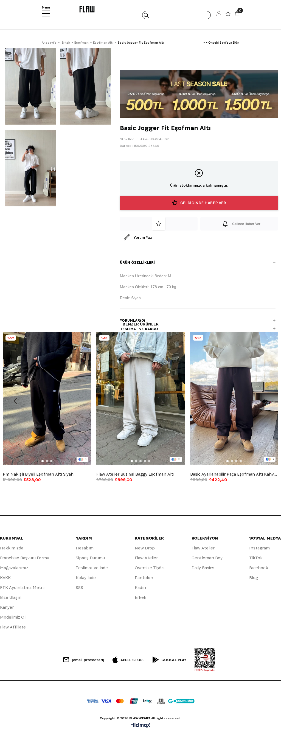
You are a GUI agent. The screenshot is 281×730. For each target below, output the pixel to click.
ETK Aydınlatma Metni (22, 587)
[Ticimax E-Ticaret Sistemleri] (140, 726)
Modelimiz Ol (13, 617)
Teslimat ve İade (92, 568)
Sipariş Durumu (90, 558)
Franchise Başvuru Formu (24, 558)
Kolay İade (86, 577)
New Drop (145, 548)
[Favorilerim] (228, 15)
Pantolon (144, 577)
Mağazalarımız (14, 568)
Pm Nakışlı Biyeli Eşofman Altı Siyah (38, 474)
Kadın (140, 587)
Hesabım (85, 548)
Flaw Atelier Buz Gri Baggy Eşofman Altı (135, 474)
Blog (253, 577)
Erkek (140, 597)
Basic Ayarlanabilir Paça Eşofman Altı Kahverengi (234, 474)
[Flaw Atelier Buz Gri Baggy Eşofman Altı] (140, 398)
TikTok (256, 558)
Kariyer (7, 607)
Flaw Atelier (146, 558)
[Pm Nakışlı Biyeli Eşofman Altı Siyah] (47, 398)
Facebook (258, 568)
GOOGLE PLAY (173, 659)
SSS (79, 587)
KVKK (5, 577)
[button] (42, 461)
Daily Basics (203, 568)
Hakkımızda (11, 548)
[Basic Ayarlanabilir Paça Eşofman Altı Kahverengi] (234, 398)
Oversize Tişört (150, 568)
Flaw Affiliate (13, 627)
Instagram (259, 548)
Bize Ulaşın (10, 597)
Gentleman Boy (207, 558)
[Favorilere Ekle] (159, 224)
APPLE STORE (132, 659)
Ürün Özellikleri (137, 262)
